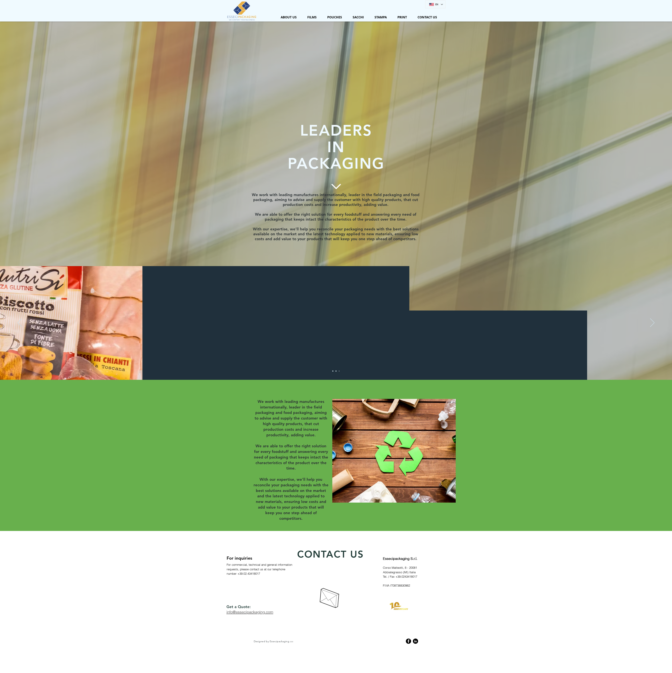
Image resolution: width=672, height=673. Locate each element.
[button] (312, 17)
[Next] (652, 322)
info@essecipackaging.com (249, 611)
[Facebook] (408, 641)
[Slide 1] (332, 371)
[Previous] (20, 322)
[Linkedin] (415, 641)
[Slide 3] (339, 371)
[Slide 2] (336, 371)
